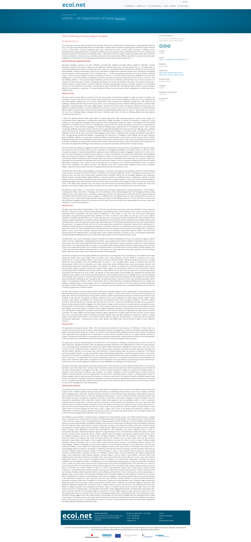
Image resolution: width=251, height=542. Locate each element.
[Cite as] (161, 46)
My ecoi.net (183, 6)
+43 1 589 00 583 (133, 516)
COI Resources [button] (154, 6)
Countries (129, 6)
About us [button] (141, 6)
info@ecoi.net (131, 521)
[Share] (165, 46)
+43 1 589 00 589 (133, 518)
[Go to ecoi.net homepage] (74, 4)
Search (173, 6)
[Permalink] (169, 46)
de (186, 2)
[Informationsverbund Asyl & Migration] (147, 536)
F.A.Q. (161, 518)
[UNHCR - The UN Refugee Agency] (162, 536)
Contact (161, 513)
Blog (166, 6)
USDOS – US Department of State (170, 60)
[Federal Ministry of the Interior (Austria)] (131, 536)
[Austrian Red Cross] (92, 536)
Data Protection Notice (166, 521)
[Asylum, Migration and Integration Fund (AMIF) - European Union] (118, 536)
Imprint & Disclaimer (166, 516)
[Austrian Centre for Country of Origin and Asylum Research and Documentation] (107, 536)
